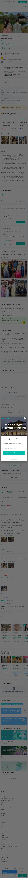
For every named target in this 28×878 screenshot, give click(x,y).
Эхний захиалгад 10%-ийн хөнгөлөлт (14, 452)
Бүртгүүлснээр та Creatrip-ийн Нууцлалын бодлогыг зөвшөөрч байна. (14, 458)
